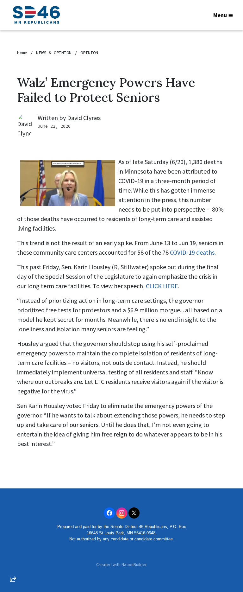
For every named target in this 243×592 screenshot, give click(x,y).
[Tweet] (13, 527)
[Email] (13, 509)
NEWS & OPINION (54, 52)
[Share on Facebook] (13, 545)
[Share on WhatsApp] (13, 563)
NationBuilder (134, 564)
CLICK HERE (162, 286)
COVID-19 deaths (192, 252)
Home (22, 52)
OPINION (89, 52)
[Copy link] (13, 491)
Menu (220, 15)
